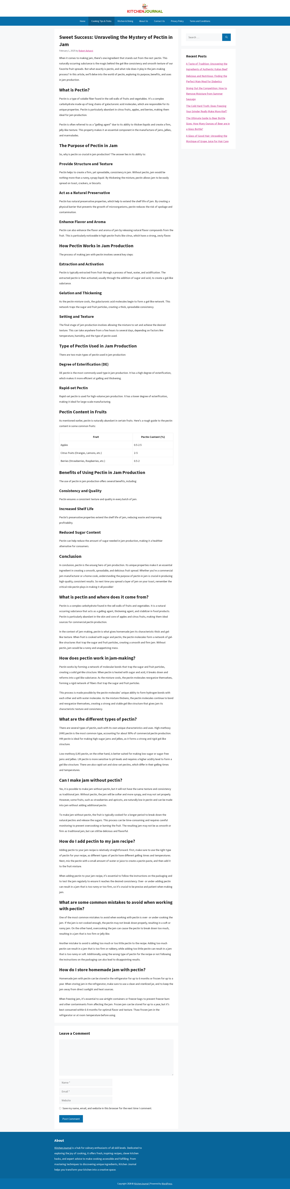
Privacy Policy (177, 21)
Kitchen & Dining (125, 21)
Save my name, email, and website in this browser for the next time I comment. (107, 1108)
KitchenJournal (62, 1148)
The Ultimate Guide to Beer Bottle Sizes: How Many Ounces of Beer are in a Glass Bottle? (208, 123)
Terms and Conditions (200, 21)
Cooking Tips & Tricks (101, 21)
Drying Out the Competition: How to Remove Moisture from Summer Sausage (206, 93)
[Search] (226, 37)
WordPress (167, 1183)
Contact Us (159, 21)
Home (82, 21)
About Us (143, 21)
